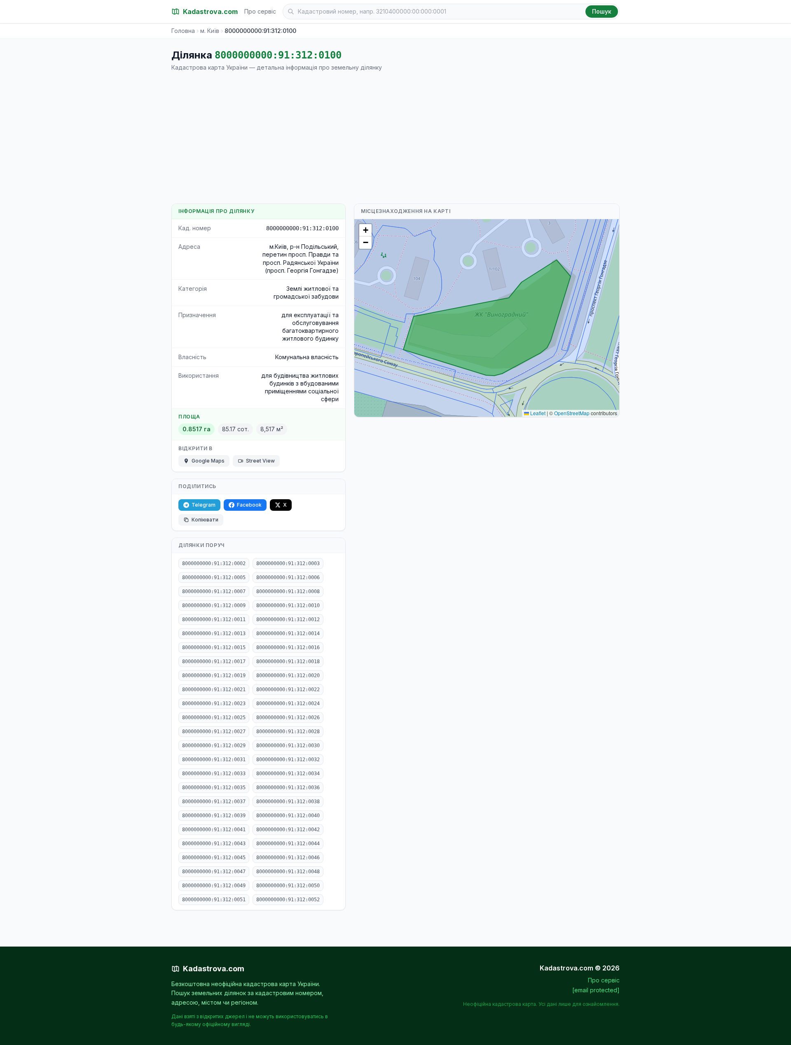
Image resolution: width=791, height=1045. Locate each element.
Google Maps (208, 461)
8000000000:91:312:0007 (214, 591)
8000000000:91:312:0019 (214, 675)
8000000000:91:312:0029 (214, 745)
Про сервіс (260, 11)
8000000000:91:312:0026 (288, 717)
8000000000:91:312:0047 (214, 871)
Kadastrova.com (213, 968)
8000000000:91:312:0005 (214, 577)
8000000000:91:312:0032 (288, 759)
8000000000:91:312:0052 (288, 899)
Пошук (601, 11)
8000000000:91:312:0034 (288, 773)
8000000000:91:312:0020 (288, 675)
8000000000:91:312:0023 (214, 703)
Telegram (203, 505)
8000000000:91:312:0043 (214, 843)
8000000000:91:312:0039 (214, 815)
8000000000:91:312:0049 (214, 885)
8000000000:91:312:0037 (214, 801)
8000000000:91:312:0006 (288, 577)
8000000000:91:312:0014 (288, 633)
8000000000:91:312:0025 (214, 717)
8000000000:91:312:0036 (288, 787)
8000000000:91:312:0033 (214, 773)
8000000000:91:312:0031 (214, 759)
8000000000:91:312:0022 (288, 689)
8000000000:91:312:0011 (214, 619)
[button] (365, 230)
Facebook (249, 505)
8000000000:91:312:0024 (288, 703)
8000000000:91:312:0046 (288, 857)
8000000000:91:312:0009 (214, 605)
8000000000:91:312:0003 (288, 563)
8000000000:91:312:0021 (214, 689)
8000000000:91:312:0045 (214, 857)
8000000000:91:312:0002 (214, 563)
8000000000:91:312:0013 (214, 633)
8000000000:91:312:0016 (288, 647)
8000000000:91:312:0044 (288, 843)
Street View (260, 461)
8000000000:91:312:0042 (288, 829)
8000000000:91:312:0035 (214, 787)
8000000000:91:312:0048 (288, 871)
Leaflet (537, 412)
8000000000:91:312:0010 (288, 605)
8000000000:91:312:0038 (288, 801)
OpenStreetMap (572, 412)
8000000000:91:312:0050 (288, 885)
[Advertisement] (395, 137)
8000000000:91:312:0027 (214, 731)
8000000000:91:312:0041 (214, 829)
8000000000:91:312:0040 (288, 815)
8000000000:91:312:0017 (214, 661)
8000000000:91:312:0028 (288, 731)
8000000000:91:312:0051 (214, 899)
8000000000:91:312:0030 (288, 745)
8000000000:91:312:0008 (288, 591)
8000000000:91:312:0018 (288, 661)
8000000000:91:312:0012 (288, 619)
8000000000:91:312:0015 (214, 647)
